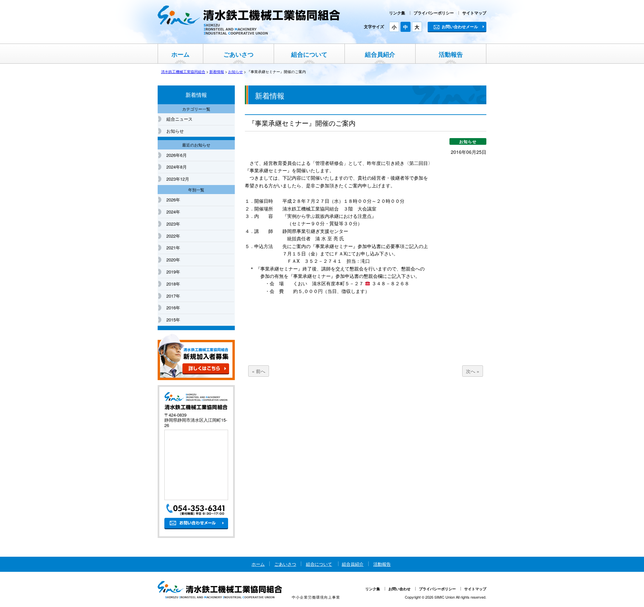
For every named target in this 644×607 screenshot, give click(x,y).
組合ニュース (179, 119)
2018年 (173, 284)
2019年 (173, 271)
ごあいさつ (238, 54)
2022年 (173, 236)
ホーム (180, 54)
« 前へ (258, 371)
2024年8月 (176, 167)
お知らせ (175, 131)
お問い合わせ (399, 588)
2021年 (173, 247)
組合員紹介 (380, 54)
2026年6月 (176, 155)
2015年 (173, 319)
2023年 (173, 224)
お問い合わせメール (460, 26)
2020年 (173, 259)
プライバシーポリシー (434, 13)
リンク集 (397, 13)
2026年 (173, 199)
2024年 (173, 211)
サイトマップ (474, 13)
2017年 (173, 296)
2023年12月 (177, 179)
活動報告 (451, 54)
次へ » (472, 371)
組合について (309, 54)
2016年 (173, 307)
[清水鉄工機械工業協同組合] (249, 33)
